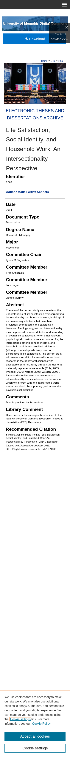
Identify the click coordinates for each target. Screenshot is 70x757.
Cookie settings (20, 719)
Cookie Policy (41, 723)
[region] (35, 723)
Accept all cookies (35, 736)
